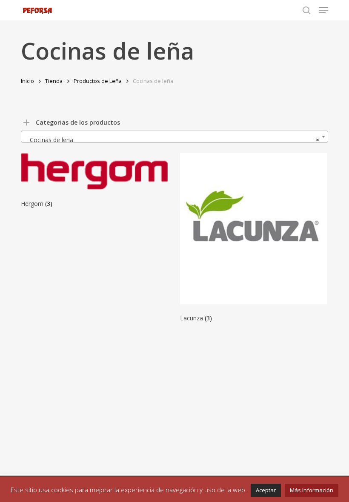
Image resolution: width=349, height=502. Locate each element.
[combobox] (174, 137)
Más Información (311, 490)
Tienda (54, 81)
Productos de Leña (98, 81)
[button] (323, 10)
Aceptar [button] (266, 490)
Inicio (27, 81)
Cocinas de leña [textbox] (172, 140)
